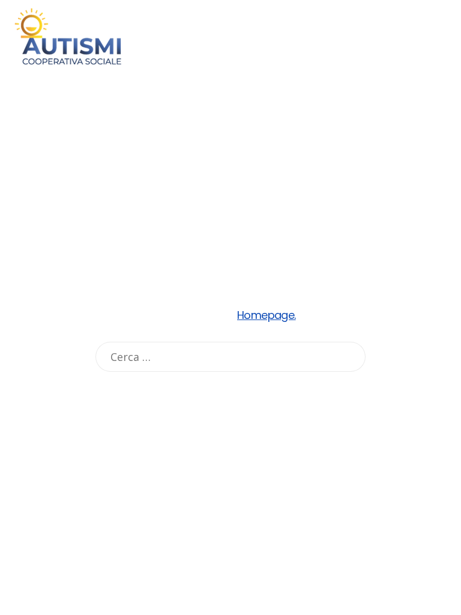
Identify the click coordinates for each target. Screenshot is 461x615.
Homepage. (266, 315)
